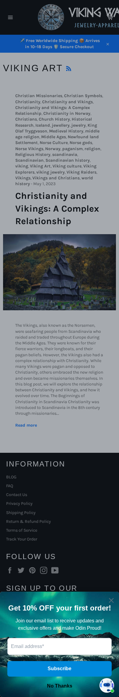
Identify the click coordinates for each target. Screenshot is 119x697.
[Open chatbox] (106, 685)
